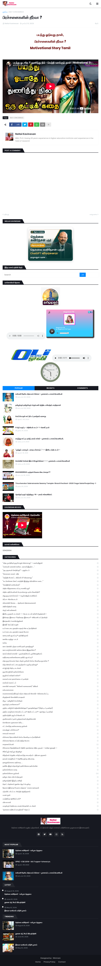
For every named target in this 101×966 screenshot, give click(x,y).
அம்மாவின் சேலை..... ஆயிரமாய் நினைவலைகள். (50, 603)
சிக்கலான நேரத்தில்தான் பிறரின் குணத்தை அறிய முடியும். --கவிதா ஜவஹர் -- (50, 748)
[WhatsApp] (36, 124)
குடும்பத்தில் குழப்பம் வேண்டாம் (50, 715)
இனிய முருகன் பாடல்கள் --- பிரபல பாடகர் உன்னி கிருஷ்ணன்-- (50, 614)
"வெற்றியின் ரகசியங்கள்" (50, 585)
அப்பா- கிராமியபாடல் (50, 599)
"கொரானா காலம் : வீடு (50, 574)
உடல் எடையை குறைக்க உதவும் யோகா (50, 632)
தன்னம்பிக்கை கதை (50, 770)
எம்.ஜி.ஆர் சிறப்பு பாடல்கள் (50, 668)
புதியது (6, 214)
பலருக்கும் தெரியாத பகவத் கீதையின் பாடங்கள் (50, 806)
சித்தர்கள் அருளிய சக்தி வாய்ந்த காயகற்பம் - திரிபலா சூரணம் (50, 755)
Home (38, 962)
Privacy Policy (49, 962)
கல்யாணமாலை (50, 690)
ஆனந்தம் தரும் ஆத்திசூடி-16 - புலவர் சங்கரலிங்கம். (33, 494)
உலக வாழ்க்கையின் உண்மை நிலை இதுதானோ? (50, 650)
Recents (50, 388)
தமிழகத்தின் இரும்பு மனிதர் (50, 780)
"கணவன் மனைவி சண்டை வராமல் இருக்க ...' (50, 567)
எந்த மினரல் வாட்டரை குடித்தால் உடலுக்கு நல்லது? (50, 664)
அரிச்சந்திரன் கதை (50, 606)
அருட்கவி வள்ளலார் (50, 610)
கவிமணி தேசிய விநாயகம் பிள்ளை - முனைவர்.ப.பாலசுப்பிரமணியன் (38, 394)
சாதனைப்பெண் (50, 744)
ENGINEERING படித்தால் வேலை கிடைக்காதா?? (32, 472)
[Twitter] (24, 124)
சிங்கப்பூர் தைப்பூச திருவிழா (50, 751)
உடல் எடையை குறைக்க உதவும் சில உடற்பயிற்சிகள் (50, 628)
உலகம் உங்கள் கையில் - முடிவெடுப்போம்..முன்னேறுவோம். (50, 653)
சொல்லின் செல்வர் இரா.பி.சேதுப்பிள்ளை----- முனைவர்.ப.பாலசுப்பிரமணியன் (42, 461)
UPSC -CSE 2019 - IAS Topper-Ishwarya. (32, 861)
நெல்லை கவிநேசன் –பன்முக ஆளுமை (28, 850)
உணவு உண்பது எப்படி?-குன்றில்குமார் (50, 635)
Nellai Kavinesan (25, 134)
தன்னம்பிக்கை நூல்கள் (50, 773)
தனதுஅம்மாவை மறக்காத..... (50, 762)
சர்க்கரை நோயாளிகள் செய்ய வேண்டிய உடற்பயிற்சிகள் (50, 737)
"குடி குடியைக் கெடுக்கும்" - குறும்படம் (50, 570)
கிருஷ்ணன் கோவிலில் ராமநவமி (50, 697)
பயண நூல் (50, 795)
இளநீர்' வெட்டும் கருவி (50, 624)
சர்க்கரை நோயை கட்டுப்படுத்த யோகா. (50, 740)
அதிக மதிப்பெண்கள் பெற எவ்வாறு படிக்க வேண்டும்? (50, 592)
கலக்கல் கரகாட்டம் (50, 683)
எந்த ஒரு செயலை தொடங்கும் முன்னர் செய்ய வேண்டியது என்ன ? (50, 661)
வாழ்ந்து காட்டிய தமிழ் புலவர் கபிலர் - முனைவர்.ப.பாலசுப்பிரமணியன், (39, 439)
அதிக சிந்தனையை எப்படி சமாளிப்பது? (50, 588)
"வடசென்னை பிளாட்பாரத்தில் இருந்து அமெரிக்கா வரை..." (50, 581)
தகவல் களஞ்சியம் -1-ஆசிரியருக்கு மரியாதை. (50, 759)
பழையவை (93, 214)
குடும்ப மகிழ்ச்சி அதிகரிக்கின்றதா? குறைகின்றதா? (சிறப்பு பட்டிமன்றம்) (50, 708)
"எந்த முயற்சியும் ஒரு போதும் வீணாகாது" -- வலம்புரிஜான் (50, 563)
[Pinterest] (30, 124)
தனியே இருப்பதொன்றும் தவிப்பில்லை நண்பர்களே (50, 766)
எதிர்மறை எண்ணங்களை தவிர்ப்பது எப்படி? (50, 657)
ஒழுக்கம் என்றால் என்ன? (50, 675)
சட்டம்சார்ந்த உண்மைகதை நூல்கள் (50, 726)
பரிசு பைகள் (50, 802)
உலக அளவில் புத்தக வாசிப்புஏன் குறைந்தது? (50, 646)
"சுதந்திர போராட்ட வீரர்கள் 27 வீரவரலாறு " (50, 577)
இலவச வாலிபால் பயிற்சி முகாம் (15, 911)
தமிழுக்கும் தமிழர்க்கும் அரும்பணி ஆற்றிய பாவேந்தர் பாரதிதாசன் (38, 405)
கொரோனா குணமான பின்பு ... (50, 722)
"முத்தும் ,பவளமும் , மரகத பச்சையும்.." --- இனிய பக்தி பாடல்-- (37, 450)
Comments (82, 388)
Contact (62, 962)
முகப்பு (5, 12)
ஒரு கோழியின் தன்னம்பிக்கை (50, 672)
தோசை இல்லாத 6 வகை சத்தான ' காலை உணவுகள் (50, 788)
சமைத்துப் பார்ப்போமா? (50, 730)
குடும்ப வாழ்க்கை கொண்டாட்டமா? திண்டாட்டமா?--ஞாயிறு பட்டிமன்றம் (50, 712)
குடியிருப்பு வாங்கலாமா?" (50, 704)
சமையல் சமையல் (50, 733)
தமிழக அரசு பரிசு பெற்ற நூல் (50, 777)
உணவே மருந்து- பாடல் (50, 639)
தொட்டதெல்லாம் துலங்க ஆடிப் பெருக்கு (50, 784)
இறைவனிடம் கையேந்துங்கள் (50, 621)
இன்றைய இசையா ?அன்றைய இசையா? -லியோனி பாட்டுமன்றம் (50, 617)
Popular (18, 388)
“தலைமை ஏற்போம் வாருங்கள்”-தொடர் (50, 809)
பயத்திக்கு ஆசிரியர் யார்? (50, 799)
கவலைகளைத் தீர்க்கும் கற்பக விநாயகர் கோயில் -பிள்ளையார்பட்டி (50, 693)
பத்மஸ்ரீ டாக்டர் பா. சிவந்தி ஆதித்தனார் (50, 791)
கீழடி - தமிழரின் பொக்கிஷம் (50, 701)
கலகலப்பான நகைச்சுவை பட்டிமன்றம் (50, 679)
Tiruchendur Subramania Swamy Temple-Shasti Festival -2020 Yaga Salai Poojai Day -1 (55, 483)
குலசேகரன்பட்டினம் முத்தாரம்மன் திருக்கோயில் (50, 719)
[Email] (42, 124)
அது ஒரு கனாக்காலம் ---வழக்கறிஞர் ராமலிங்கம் (50, 596)
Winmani (56, 958)
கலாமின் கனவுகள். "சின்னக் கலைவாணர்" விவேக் (50, 686)
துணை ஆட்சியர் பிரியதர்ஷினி (14, 902)
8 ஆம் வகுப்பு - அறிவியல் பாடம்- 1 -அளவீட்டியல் (32, 427)
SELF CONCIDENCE (16, 12)
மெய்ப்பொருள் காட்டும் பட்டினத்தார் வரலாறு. (30, 416)
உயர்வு (50, 643)
